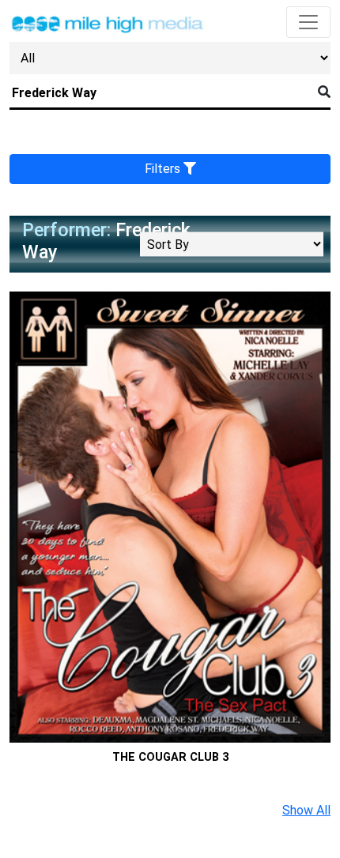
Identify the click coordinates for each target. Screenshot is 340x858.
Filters (164, 168)
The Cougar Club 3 (170, 757)
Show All (306, 810)
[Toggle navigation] (308, 22)
